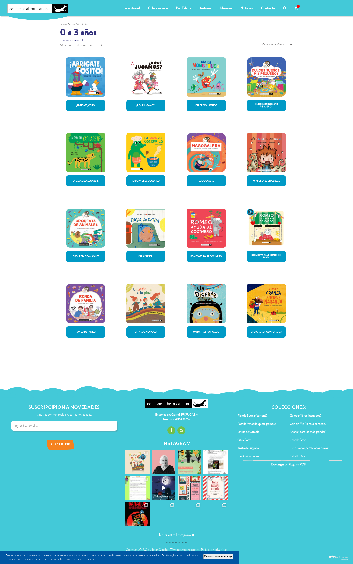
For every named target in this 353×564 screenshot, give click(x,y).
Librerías (226, 8)
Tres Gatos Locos (248, 456)
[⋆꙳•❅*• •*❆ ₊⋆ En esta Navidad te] (215, 488)
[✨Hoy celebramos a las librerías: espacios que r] (189, 514)
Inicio (63, 24)
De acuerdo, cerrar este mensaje (218, 556)
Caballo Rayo (298, 440)
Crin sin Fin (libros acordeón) (308, 424)
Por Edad (183, 8)
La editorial (131, 8)
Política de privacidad (214, 549)
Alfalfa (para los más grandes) (308, 431)
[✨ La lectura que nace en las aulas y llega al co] (137, 514)
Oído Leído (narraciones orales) (309, 448)
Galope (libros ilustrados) (305, 415)
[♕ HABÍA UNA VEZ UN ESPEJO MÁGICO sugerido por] (137, 488)
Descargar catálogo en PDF (72, 40)
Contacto (268, 8)
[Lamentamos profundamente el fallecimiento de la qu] (163, 462)
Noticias (246, 8)
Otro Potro (244, 440)
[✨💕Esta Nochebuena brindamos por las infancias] (163, 488)
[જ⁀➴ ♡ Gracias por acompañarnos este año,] (189, 462)
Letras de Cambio (248, 431)
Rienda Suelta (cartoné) (252, 415)
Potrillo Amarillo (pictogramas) (256, 424)
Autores (205, 8)
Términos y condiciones (184, 549)
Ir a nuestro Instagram (175, 534)
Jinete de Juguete (248, 448)
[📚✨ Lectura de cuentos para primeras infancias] (189, 488)
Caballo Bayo (298, 456)
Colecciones (156, 8)
